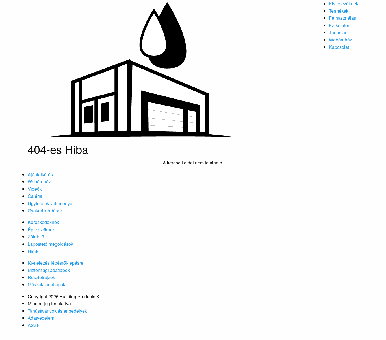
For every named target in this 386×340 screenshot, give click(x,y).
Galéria (35, 196)
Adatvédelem (41, 318)
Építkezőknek (41, 229)
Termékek (338, 11)
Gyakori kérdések (45, 210)
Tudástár (337, 32)
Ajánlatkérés (40, 174)
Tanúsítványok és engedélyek (57, 311)
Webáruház (340, 39)
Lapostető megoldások (50, 244)
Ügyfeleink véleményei (50, 203)
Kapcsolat (339, 47)
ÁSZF (34, 325)
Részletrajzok (41, 277)
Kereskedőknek (43, 222)
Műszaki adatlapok (46, 284)
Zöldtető (36, 236)
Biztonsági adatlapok (49, 270)
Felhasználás (342, 18)
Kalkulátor (339, 25)
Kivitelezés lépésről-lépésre (55, 263)
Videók (35, 189)
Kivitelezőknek (343, 3)
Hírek (33, 251)
